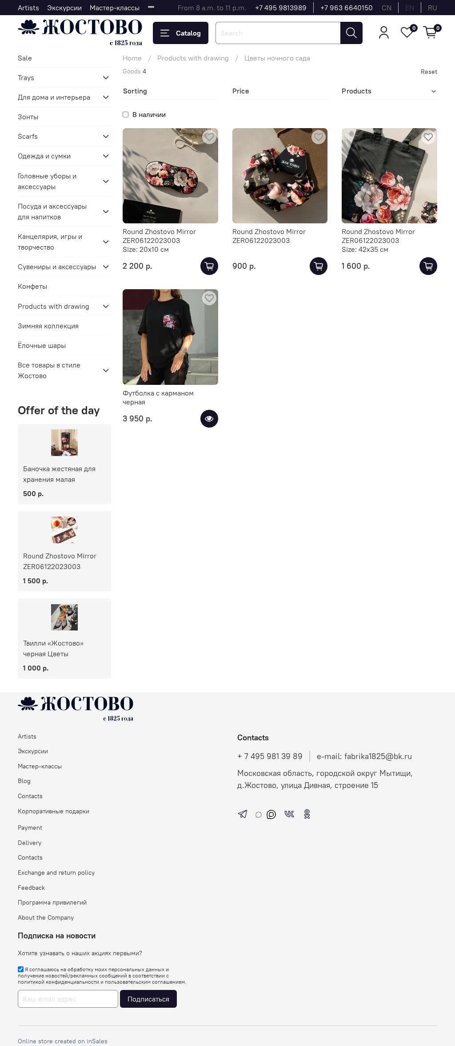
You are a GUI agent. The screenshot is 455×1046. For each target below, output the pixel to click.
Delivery (29, 843)
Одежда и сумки (44, 155)
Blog (24, 781)
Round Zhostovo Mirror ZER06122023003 (159, 236)
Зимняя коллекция (48, 325)
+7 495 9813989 (281, 7)
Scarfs (28, 136)
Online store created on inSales (63, 1041)
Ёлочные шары (42, 345)
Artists (28, 7)
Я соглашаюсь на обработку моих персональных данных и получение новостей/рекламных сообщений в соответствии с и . (102, 975)
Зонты (28, 116)
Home (132, 57)
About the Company (46, 917)
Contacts (30, 796)
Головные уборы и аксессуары (47, 181)
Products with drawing (193, 57)
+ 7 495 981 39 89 (270, 756)
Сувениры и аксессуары (57, 266)
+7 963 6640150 (346, 7)
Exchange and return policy (56, 872)
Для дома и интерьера (54, 97)
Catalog (188, 32)
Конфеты (32, 286)
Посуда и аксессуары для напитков (52, 211)
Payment (30, 828)
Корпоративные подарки (53, 811)
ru (432, 7)
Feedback (31, 888)
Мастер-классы (115, 7)
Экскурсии (64, 7)
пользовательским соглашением (145, 981)
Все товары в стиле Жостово (49, 370)
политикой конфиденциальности (58, 981)
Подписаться (148, 998)
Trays (26, 77)
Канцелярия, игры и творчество (50, 241)
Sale (25, 57)
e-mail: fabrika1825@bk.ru (364, 756)
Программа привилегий (52, 902)
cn (386, 7)
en (409, 7)
